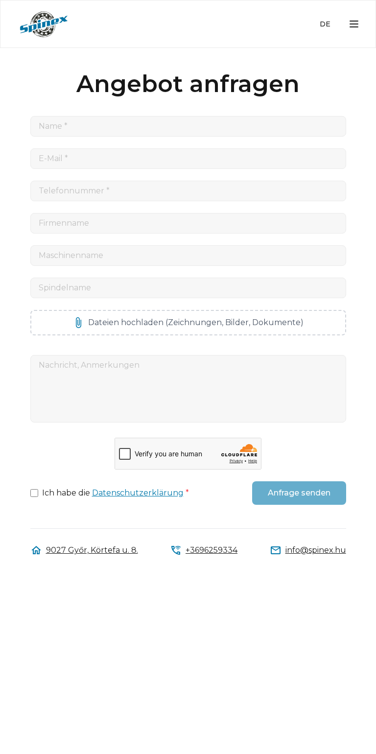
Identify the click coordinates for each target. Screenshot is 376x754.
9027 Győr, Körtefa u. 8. (92, 550)
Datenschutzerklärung (138, 492)
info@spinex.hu (315, 550)
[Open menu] (354, 24)
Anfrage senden (299, 492)
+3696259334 (211, 550)
